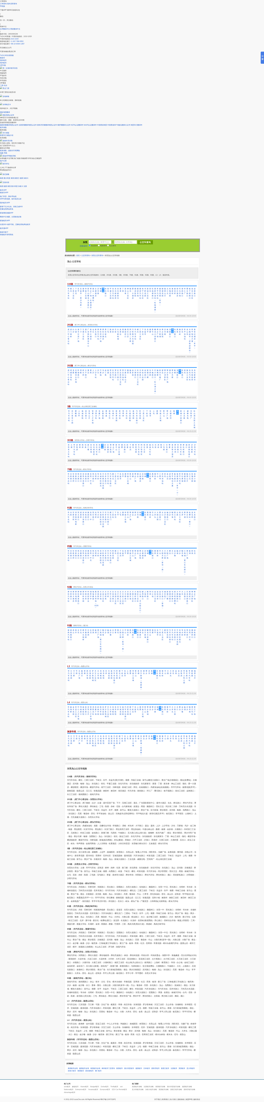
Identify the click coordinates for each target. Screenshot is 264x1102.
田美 (192, 552)
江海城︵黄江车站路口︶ (185, 562)
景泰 (115, 631)
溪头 (86, 331)
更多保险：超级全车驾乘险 (10, 151)
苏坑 (182, 331)
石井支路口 (105, 478)
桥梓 (80, 446)
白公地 (152, 594)
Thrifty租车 (114, 1087)
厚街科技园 (83, 596)
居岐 (81, 371)
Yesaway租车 (93, 1089)
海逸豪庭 (93, 595)
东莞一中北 (91, 478)
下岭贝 (76, 291)
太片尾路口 (118, 596)
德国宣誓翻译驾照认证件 (9, 125)
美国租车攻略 (137, 1087)
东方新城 (160, 333)
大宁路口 (86, 373)
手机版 (2, 6)
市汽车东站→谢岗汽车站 (84, 284)
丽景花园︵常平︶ (160, 297)
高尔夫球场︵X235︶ (95, 600)
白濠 (76, 331)
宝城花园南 (130, 415)
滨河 (149, 672)
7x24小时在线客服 (7, 55)
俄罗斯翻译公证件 (64, 125)
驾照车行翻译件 (136, 125)
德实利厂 (165, 595)
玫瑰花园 (170, 292)
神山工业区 (128, 293)
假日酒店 (177, 292)
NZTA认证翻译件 (77, 125)
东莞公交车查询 (97, 255)
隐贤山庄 (165, 292)
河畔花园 (145, 292)
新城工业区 (147, 293)
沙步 (170, 514)
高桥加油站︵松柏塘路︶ (155, 300)
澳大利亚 (7, 178)
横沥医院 (135, 292)
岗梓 (82, 446)
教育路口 (147, 595)
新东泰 (125, 291)
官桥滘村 (73, 477)
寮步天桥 (172, 373)
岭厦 (127, 446)
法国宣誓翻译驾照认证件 (28, 125)
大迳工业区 (103, 596)
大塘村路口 (135, 596)
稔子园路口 (190, 293)
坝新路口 (76, 477)
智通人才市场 (93, 417)
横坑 (71, 290)
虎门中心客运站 (68, 336)
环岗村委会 (88, 596)
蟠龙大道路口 (155, 335)
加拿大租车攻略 (151, 1089)
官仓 (81, 631)
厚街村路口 (183, 449)
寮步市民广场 (167, 376)
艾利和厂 (191, 414)
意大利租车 (191, 1068)
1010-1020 (14, 39)
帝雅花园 (86, 633)
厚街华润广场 (100, 335)
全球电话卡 (7, 104)
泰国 (12, 178)
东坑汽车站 (113, 293)
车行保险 (6, 133)
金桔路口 (145, 373)
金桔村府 (157, 595)
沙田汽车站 (195, 449)
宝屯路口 (167, 448)
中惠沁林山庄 (125, 376)
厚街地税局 (76, 596)
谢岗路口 (182, 292)
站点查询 (112, 246)
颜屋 (128, 371)
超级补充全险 (8, 141)
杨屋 (130, 371)
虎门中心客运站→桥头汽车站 (85, 366)
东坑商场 (91, 448)
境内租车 (3, 63)
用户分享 (3, 161)
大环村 (108, 594)
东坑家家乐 (118, 293)
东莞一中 (91, 516)
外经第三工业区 (138, 377)
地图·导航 (3, 153)
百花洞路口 (113, 596)
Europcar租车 (105, 1089)
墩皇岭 (180, 332)
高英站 (160, 673)
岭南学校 (98, 710)
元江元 (167, 291)
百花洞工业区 (115, 597)
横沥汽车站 (140, 293)
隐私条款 (181, 1099)
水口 (162, 514)
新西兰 (16, 178)
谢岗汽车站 (68, 634)
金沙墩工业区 (165, 518)
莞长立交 (128, 333)
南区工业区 (138, 596)
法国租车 (174, 1068)
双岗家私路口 (189, 451)
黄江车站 (175, 516)
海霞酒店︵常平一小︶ (177, 484)
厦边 (88, 371)
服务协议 (196, 1099)
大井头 (155, 515)
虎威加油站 (71, 375)
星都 (133, 475)
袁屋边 (120, 332)
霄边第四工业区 (120, 377)
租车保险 (3, 127)
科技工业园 (143, 375)
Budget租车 (94, 1087)
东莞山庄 (89, 414)
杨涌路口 (167, 516)
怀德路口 (78, 373)
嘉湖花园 (133, 414)
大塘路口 (135, 373)
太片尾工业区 (120, 597)
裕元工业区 (180, 517)
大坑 (182, 593)
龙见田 (192, 515)
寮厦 (169, 446)
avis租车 (67, 1087)
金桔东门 (160, 595)
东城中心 (113, 414)
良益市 (145, 332)
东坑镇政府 (115, 293)
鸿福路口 (81, 710)
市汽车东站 (68, 293)
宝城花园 (109, 674)
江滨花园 (71, 674)
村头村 (83, 372)
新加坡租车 (89, 1071)
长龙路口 (195, 516)
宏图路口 (81, 477)
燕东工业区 (192, 293)
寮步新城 (147, 710)
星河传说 (120, 414)
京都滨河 (170, 414)
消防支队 (96, 414)
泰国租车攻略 (160, 1087)
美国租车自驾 (73, 1068)
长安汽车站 (113, 375)
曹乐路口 (187, 292)
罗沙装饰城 (93, 675)
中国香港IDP (112, 125)
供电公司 (109, 414)
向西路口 (125, 448)
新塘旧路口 (170, 596)
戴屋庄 (82, 673)
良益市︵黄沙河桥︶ (81, 298)
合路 (177, 514)
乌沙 (103, 371)
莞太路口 (78, 477)
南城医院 (82, 414)
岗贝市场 (87, 674)
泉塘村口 (190, 595)
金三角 (105, 372)
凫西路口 (170, 333)
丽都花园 (162, 292)
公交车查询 (85, 255)
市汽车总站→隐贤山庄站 (80, 666)
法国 (25, 186)
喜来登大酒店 (172, 451)
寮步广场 (157, 333)
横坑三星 (119, 674)
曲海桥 (71, 709)
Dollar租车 (105, 1087)
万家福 (100, 372)
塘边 (170, 371)
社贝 (195, 552)
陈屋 (110, 331)
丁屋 (123, 290)
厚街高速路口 (78, 597)
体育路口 (86, 414)
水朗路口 (128, 595)
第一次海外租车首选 (10, 68)
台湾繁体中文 (5, 29)
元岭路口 (140, 373)
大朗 (168, 672)
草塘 (85, 672)
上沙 (93, 371)
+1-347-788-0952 (17, 41)
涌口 (186, 446)
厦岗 (91, 371)
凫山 (103, 290)
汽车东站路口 (137, 417)
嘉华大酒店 (91, 334)
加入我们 (173, 1099)
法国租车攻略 (149, 1087)
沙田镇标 (192, 448)
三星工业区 (73, 293)
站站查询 (93, 246)
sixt (121, 1087)
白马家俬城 (118, 334)
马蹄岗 (150, 372)
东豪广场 (99, 414)
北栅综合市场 (76, 376)
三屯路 (164, 447)
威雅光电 (188, 414)
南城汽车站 (150, 449)
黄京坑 (187, 515)
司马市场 (180, 292)
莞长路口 (93, 477)
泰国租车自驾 (95, 1068)
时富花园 (140, 414)
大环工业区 (110, 596)
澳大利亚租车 (129, 1068)
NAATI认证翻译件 (90, 125)
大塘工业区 (133, 596)
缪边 (162, 371)
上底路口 (185, 595)
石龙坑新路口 (187, 597)
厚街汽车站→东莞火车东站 (83, 587)
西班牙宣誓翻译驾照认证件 (47, 125)
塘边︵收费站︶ (93, 296)
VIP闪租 (3, 65)
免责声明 (189, 1099)
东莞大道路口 (83, 480)
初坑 (108, 290)
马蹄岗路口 (172, 596)
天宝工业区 (95, 675)
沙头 (98, 371)
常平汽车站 (157, 293)
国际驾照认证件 (8, 115)
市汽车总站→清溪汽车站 (82, 546)
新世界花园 (116, 415)
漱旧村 (175, 291)
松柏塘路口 (152, 293)
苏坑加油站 (162, 478)
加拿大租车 (72, 1071)
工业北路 (184, 414)
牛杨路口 (152, 373)
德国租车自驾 (84, 1068)
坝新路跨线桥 (76, 518)
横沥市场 (138, 292)
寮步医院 (162, 333)
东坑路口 (105, 292)
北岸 (182, 514)
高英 (177, 331)
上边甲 (79, 413)
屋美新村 (98, 595)
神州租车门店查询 (108, 1068)
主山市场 (98, 674)
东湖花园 (90, 674)
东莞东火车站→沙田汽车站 (84, 440)
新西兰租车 (165, 1068)
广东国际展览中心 (88, 338)
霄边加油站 (123, 375)
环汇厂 (185, 291)
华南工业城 (86, 293)
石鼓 (115, 331)
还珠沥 (77, 447)
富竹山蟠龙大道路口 (88, 298)
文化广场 (79, 674)
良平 (78, 290)
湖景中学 (91, 595)
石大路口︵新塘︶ (162, 600)
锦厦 (108, 371)
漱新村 (172, 291)
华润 (150, 593)
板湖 (190, 552)
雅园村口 (125, 333)
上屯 (154, 412)
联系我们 (165, 1099)
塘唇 (83, 290)
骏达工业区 (187, 375)
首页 (78, 255)
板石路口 (175, 477)
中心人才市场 (78, 713)
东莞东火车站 (68, 451)
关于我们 (157, 1099)
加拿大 (26, 178)
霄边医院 (110, 373)
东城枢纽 (101, 674)
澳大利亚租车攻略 (173, 1087)
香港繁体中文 (15, 29)
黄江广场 (187, 554)
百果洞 (88, 632)
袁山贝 (187, 332)
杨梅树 (157, 372)
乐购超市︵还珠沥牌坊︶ (190, 341)
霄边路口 (115, 373)
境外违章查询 (12, 4)
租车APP (3, 190)
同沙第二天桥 (130, 335)
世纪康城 (182, 477)
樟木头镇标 (83, 634)
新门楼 (88, 447)
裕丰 (76, 631)
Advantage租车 (69, 1092)
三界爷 (160, 476)
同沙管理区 (141, 449)
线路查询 (103, 246)
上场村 (145, 594)
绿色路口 (86, 477)
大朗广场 (167, 554)
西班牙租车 (155, 1068)
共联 (71, 514)
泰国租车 (80, 1071)
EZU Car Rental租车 (119, 1089)
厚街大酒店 (103, 334)
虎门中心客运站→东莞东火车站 (86, 325)
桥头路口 (96, 333)
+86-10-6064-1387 (17, 44)
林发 (81, 593)
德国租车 (138, 1068)
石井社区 (126, 414)
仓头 (93, 331)
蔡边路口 (160, 516)
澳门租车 (98, 1071)
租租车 (2, 58)
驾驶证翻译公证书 (123, 125)
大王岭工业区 (123, 597)
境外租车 (3, 60)
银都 (100, 290)
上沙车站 (96, 373)
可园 (76, 672)
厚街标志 (105, 333)
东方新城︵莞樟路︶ (141, 680)
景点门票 (6, 88)
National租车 (69, 1089)
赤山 (73, 631)
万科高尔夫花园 (133, 336)
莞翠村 (123, 413)
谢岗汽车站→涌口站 (80, 625)
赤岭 (113, 331)
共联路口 (71, 477)
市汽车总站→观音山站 (79, 702)
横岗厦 (192, 673)
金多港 (133, 372)
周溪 (123, 331)
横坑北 (113, 476)
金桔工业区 (155, 596)
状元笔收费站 (175, 597)
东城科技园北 (100, 480)
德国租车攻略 (187, 1087)
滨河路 (98, 291)
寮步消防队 (165, 375)
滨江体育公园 (72, 417)
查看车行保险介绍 (6, 135)
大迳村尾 (105, 595)
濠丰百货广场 (78, 335)
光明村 (96, 476)
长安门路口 (118, 375)
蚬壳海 (172, 515)
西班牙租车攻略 (189, 1089)
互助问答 (6, 182)
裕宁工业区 (143, 293)
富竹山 (152, 332)
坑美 (85, 446)
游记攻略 (6, 174)
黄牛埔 (185, 515)
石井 (106, 672)
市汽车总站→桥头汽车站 (82, 469)
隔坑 (130, 290)
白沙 (73, 331)
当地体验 (6, 96)
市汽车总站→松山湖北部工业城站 (84, 406)
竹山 (157, 475)
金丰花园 (73, 710)
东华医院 (103, 674)
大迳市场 (100, 595)
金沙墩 (175, 553)
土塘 (71, 446)
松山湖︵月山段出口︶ (140, 602)
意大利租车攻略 (138, 1089)
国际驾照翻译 (5, 112)
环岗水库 (86, 595)
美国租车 (119, 1068)
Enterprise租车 (80, 1089)
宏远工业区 (76, 711)
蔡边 (170, 552)
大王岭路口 (125, 596)
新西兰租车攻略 (176, 1089)
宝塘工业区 (83, 334)
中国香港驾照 (102, 125)
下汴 (81, 331)
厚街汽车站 (98, 334)
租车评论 (6, 164)
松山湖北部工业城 (194, 419)
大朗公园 (157, 516)
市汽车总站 (69, 415)
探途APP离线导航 (9, 156)
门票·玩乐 (3, 85)
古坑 (78, 631)
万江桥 (74, 673)
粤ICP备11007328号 (108, 1099)
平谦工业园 (110, 293)
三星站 (113, 515)
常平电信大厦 (192, 335)
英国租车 (182, 1068)
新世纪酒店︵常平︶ (195, 339)
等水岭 (98, 476)
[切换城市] (83, 246)
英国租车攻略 (164, 1089)
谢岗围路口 (71, 634)
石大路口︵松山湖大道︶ (155, 382)
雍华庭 (106, 413)
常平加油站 (185, 334)
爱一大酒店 (133, 293)
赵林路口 (195, 292)
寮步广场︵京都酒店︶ (91, 299)
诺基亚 (81, 515)
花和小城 (195, 477)
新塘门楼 (147, 373)
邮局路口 (143, 595)
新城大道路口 (181, 417)
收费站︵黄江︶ (190, 519)
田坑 (150, 290)
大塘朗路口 (177, 596)
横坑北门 (110, 516)
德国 (21, 178)
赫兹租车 (75, 1087)
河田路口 (178, 448)
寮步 (135, 514)
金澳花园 (103, 414)
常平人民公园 (184, 677)
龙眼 (73, 371)
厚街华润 (175, 448)
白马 (153, 446)
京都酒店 (96, 292)
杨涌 (177, 552)
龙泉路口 (140, 633)
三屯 (108, 331)
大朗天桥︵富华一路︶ (162, 561)
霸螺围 (76, 413)
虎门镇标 (71, 333)
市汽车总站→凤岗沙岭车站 (83, 508)
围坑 (118, 631)
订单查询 (3, 4)
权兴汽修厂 (160, 375)
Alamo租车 (84, 1087)
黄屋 (120, 290)
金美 (176, 672)
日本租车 (146, 1068)
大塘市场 (130, 595)
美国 (1, 178)
